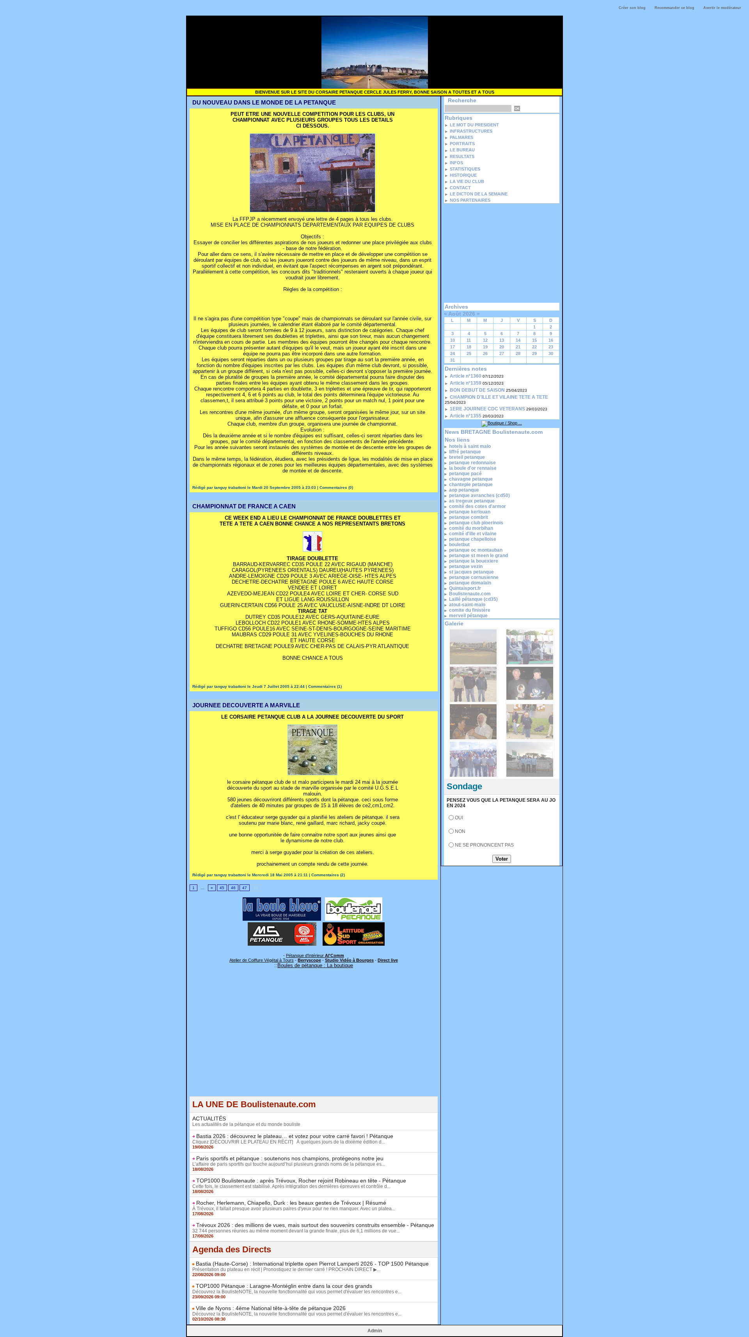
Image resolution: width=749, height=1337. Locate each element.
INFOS (456, 162)
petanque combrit (468, 517)
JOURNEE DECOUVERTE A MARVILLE (246, 705)
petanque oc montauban (475, 550)
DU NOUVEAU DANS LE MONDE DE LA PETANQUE (264, 102)
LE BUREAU (462, 149)
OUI (459, 817)
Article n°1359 (465, 383)
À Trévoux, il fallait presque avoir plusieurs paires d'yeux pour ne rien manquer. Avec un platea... (293, 1208)
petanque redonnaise (472, 462)
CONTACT (460, 187)
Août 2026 (461, 314)
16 (550, 340)
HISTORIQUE (463, 175)
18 (469, 346)
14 (518, 340)
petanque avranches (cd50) (479, 495)
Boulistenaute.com (470, 594)
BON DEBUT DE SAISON (477, 390)
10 (452, 340)
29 (534, 353)
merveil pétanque (468, 615)
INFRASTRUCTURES (471, 131)
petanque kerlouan (469, 512)
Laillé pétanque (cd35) (473, 599)
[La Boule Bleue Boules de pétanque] (282, 899)
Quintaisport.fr (465, 588)
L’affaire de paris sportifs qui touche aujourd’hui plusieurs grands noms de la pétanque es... (288, 1164)
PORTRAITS (462, 143)
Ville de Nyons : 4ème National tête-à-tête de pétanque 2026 (271, 1308)
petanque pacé (465, 473)
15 (534, 340)
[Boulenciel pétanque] (353, 899)
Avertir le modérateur (722, 8)
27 (501, 353)
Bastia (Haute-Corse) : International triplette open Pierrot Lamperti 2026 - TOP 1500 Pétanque (312, 1264)
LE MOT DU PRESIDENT (474, 125)
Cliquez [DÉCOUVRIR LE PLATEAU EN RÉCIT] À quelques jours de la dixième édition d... (288, 1142)
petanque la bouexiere (473, 561)
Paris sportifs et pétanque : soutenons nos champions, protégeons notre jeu (289, 1158)
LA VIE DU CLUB (467, 181)
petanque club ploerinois (476, 523)
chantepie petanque (471, 484)
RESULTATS (462, 156)
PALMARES (461, 137)
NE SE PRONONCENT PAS (484, 845)
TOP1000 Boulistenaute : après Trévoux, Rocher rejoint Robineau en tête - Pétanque (301, 1180)
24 (452, 353)
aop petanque (464, 490)
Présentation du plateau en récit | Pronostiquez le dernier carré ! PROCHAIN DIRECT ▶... (286, 1269)
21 (518, 346)
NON (460, 831)
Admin (374, 1330)
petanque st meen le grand (478, 555)
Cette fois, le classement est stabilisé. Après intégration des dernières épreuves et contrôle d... (291, 1186)
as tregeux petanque (472, 501)
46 (233, 888)
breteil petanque (467, 457)
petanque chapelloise (472, 539)
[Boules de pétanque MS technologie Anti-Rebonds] (282, 924)
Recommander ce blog (674, 8)
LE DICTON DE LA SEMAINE (479, 194)
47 (244, 888)
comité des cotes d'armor (477, 506)
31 (452, 360)
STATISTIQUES (465, 169)
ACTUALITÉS (209, 1118)
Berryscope (309, 960)
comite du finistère (469, 610)
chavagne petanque (471, 479)
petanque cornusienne (474, 577)
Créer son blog (632, 8)
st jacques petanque (471, 572)
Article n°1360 (465, 376)
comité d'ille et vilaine (473, 533)
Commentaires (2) (328, 875)
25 (469, 353)
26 (485, 353)
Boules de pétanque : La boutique (315, 965)
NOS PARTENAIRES (470, 200)
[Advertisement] (314, 1041)
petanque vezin (466, 566)
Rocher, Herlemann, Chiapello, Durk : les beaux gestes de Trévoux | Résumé (291, 1203)
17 (452, 346)
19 (485, 346)
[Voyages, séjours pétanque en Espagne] (354, 924)
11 (469, 340)
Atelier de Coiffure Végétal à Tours (261, 960)
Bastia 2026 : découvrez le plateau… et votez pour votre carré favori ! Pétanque (294, 1136)
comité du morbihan (471, 528)
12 (485, 340)
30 (550, 353)
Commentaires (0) (336, 487)
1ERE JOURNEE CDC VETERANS (487, 409)
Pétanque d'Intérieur (315, 955)
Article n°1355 (465, 416)
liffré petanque (465, 452)
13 (501, 340)
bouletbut (459, 544)
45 (222, 888)
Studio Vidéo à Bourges (349, 960)
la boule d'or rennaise (473, 468)
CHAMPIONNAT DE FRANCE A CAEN (244, 506)
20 (501, 346)
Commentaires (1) (325, 686)
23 (550, 346)
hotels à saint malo (470, 446)
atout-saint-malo (467, 604)
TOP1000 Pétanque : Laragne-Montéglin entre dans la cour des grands (284, 1286)
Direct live (388, 960)
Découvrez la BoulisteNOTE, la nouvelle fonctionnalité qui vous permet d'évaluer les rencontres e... (296, 1291)
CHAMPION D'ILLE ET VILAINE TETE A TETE (499, 397)
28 (518, 353)
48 (256, 888)
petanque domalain (470, 583)
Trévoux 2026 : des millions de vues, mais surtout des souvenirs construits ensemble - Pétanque (315, 1225)
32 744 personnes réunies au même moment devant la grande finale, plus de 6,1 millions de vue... (296, 1231)
